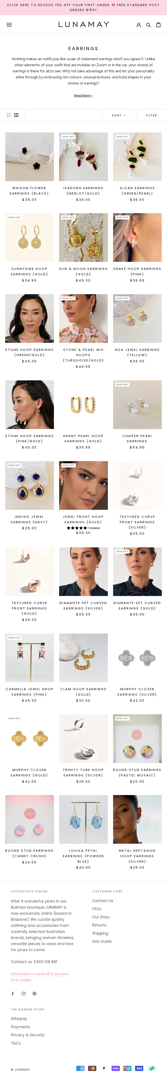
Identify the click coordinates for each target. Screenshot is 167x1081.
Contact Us (102, 900)
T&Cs (16, 1043)
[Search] (148, 24)
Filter (151, 115)
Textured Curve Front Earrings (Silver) (137, 522)
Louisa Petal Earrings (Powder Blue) (83, 856)
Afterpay (19, 1018)
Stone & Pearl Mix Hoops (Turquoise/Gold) (83, 355)
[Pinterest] (34, 993)
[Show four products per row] (16, 115)
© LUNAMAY (20, 1069)
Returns (99, 925)
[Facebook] (13, 993)
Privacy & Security (28, 1035)
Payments (20, 1027)
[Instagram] (23, 993)
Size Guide (102, 941)
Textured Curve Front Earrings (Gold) (29, 608)
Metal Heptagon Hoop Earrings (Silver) (137, 856)
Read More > (83, 95)
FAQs (96, 908)
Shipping (100, 933)
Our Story (101, 917)
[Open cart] (158, 24)
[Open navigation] (9, 24)
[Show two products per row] (9, 115)
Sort (117, 115)
